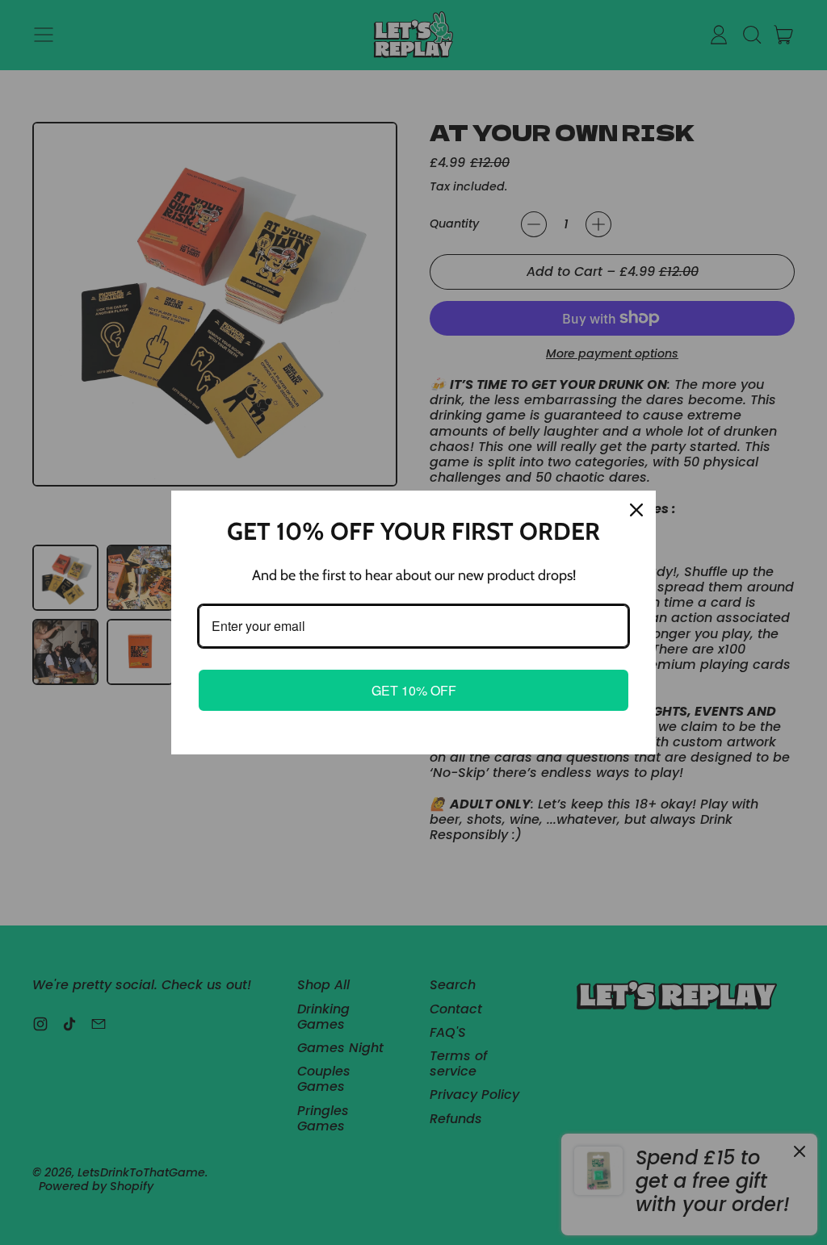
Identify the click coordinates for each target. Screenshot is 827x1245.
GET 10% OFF (414, 690)
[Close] (636, 510)
